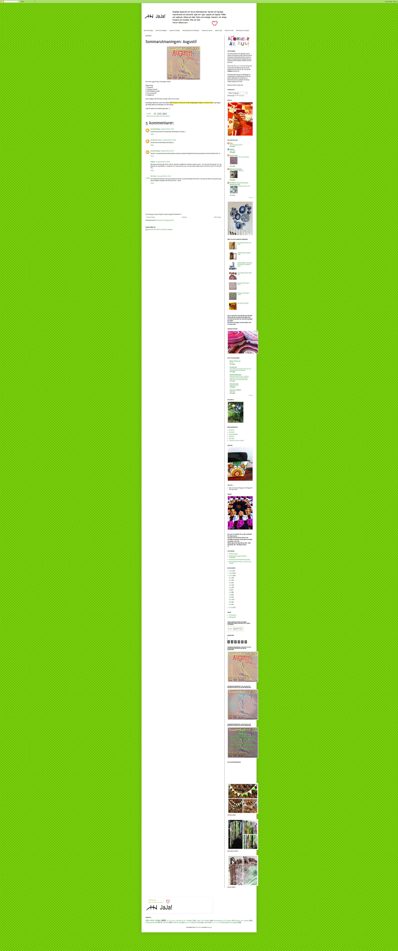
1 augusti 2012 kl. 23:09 (169, 140)
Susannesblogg (155, 129)
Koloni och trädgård (161, 30)
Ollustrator (198, 927)
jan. (230, 604)
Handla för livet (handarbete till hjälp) (239, 559)
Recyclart (231, 432)
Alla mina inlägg (148, 30)
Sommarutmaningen (164, 116)
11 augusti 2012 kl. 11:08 (164, 176)
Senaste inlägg (150, 217)
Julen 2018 (232, 151)
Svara (152, 134)
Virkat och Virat (229, 30)
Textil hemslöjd (233, 554)
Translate (241, 95)
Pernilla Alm (233, 367)
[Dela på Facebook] (164, 114)
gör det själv (197, 922)
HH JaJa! (153, 176)
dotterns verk (187, 922)
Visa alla (250, 197)
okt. (230, 582)
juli (230, 590)
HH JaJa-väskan (171, 920)
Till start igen (232, 615)
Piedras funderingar (235, 374)
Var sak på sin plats (243, 303)
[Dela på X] (162, 114)
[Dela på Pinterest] (166, 114)
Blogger (209, 927)
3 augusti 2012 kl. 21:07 (167, 151)
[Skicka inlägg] (154, 113)
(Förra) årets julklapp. (243, 157)
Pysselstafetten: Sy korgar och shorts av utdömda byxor (245, 264)
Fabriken (231, 436)
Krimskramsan (234, 384)
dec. (230, 578)
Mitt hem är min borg (236, 169)
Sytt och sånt (218, 30)
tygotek (238, 66)
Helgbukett (232, 391)
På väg (231, 362)
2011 (231, 607)
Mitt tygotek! (232, 617)
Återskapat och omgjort (242, 30)
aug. (230, 587)
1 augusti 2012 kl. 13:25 (167, 129)
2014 (231, 571)
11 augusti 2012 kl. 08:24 (163, 162)
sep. (230, 585)
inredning (206, 922)
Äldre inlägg (217, 217)
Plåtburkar (240, 170)
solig (231, 143)
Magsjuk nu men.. (234, 385)
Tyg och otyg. (233, 155)
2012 (231, 575)
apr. (230, 597)
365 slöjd (231, 438)
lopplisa (153, 162)
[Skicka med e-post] (158, 114)
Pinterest (231, 430)
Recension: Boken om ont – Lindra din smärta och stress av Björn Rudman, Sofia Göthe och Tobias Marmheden (239, 378)
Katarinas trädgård (235, 390)
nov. (230, 580)
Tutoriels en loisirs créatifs (236, 440)
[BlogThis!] (160, 114)
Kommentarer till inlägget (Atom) (164, 220)
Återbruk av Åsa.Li (156, 140)
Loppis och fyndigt (174, 30)
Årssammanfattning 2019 (236, 144)
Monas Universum (235, 361)
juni (230, 592)
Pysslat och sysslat (207, 30)
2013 (231, 573)
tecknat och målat (216, 922)
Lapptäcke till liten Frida (244, 186)
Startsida (184, 217)
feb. (230, 602)
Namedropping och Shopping (190, 30)
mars (230, 599)
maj (230, 595)
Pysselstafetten (233, 434)
